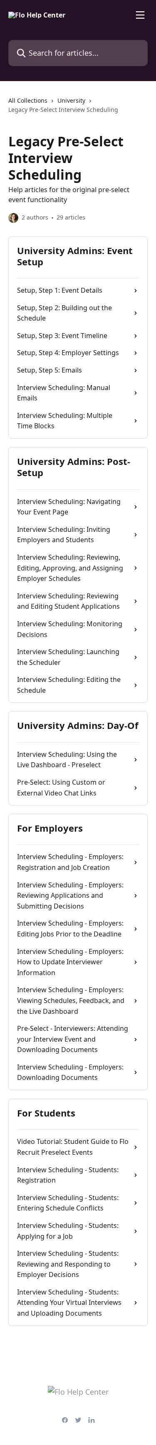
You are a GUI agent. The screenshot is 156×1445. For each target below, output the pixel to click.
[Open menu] (140, 15)
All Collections (27, 100)
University (71, 100)
